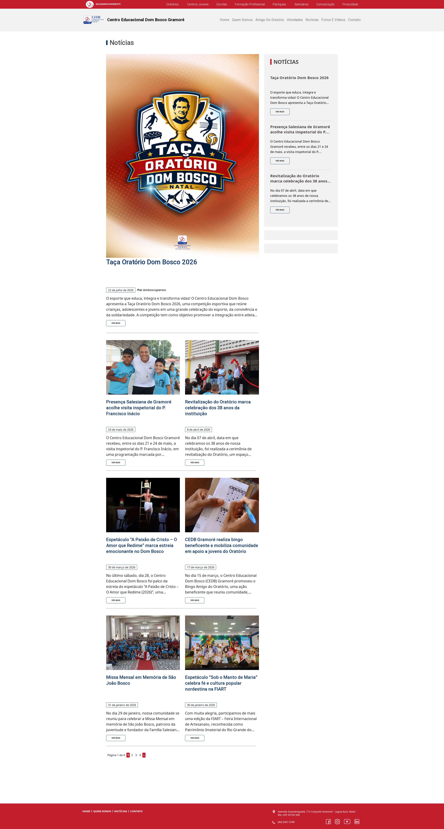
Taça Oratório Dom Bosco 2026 (151, 262)
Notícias (312, 20)
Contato (354, 20)
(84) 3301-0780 (286, 822)
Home (224, 20)
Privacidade (350, 4)
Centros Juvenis (197, 4)
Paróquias (279, 4)
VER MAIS (116, 323)
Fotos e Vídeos (333, 20)
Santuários (301, 4)
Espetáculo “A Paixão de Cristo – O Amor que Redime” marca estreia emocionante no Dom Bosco (141, 545)
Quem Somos (102, 811)
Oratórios (172, 4)
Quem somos (242, 20)
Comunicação (325, 4)
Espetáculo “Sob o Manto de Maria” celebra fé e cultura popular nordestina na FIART (221, 683)
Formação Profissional (250, 4)
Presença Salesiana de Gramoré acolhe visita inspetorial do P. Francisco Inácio (138, 407)
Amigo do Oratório (269, 20)
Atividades (295, 20)
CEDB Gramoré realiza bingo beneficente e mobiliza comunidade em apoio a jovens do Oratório (221, 545)
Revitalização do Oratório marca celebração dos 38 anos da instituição (218, 407)
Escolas (221, 4)
